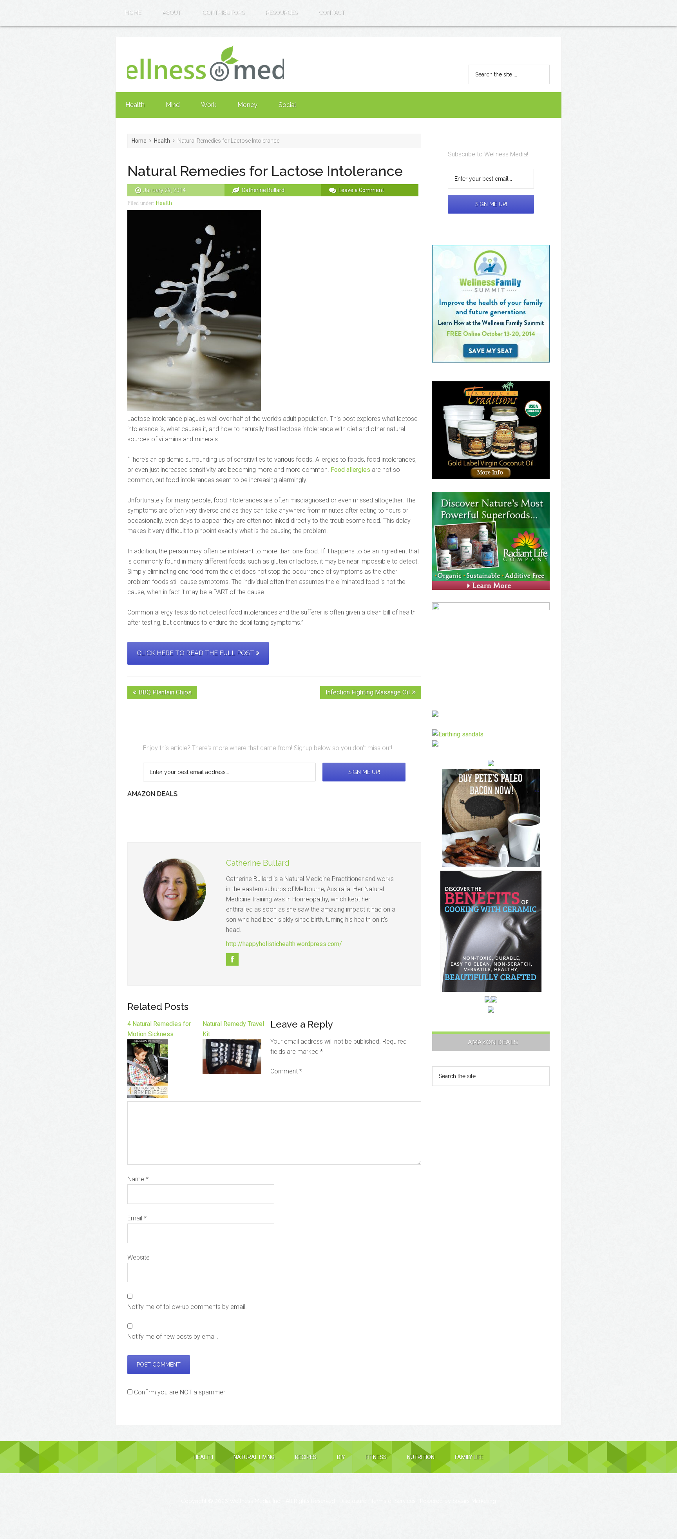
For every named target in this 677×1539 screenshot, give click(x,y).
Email (137, 1218)
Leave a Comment (361, 190)
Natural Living (254, 1457)
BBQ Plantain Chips (165, 692)
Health (164, 203)
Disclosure (352, 1501)
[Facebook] (232, 959)
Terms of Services (393, 1501)
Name (137, 1179)
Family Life (469, 1457)
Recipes (306, 1457)
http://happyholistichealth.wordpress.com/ (284, 944)
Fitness (376, 1457)
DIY (341, 1457)
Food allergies (350, 469)
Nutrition (420, 1457)
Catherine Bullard (258, 863)
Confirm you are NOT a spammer (178, 1392)
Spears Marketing (474, 1501)
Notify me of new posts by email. (172, 1336)
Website (138, 1257)
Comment (286, 1071)
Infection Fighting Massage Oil (368, 692)
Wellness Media (205, 64)
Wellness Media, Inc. (255, 1501)
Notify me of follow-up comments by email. (187, 1307)
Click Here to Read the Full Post (196, 653)
